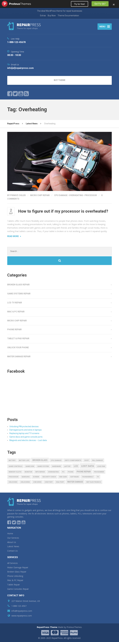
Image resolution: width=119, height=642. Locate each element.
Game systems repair (18, 293)
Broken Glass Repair (16, 571)
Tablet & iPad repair (18, 338)
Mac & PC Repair (15, 580)
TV (98, 477)
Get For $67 (100, 3)
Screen (36, 477)
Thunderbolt (87, 477)
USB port (49, 482)
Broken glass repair (18, 284)
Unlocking (25, 482)
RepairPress (13, 123)
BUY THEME (59, 80)
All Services (12, 563)
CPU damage (60, 195)
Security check (49, 477)
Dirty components (73, 460)
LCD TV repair (14, 302)
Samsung (26, 477)
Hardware (56, 466)
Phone (70, 472)
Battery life (24, 460)
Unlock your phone (18, 347)
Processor (91, 195)
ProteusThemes (16, 4)
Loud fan (101, 466)
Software (74, 477)
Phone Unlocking (15, 576)
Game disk (30, 466)
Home (10, 533)
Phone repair (14, 329)
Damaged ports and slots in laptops (25, 430)
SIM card (63, 477)
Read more (13, 236)
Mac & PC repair (16, 311)
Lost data (87, 466)
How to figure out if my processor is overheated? (63, 211)
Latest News (32, 123)
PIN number (99, 472)
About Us (11, 542)
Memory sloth (15, 472)
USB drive (37, 482)
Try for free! (79, 3)
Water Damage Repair (17, 567)
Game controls (15, 466)
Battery (12, 460)
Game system (43, 466)
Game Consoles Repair (18, 589)
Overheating (76, 195)
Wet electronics (93, 482)
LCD (76, 466)
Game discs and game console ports (26, 437)
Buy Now (52, 15)
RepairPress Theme (47, 627)
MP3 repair (40, 472)
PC (63, 472)
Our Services (13, 537)
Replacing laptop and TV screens (24, 433)
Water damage (75, 482)
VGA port (60, 482)
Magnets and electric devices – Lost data (28, 440)
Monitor (28, 472)
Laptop (67, 466)
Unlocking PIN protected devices (24, 426)
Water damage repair (18, 356)
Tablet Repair (13, 584)
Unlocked (13, 482)
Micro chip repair (40, 195)
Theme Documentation (68, 15)
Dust (86, 460)
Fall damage (97, 460)
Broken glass (40, 460)
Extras (43, 15)
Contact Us (12, 550)
